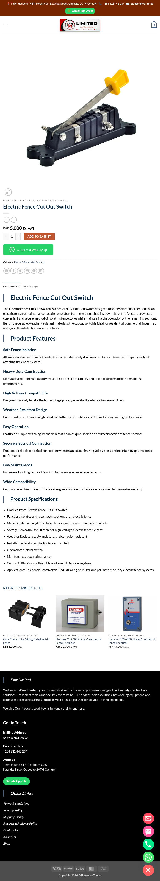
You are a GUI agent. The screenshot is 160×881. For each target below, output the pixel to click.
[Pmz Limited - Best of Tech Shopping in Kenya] (80, 25)
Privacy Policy (12, 810)
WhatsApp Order (82, 10)
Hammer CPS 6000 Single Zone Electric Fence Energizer (132, 641)
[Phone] (148, 844)
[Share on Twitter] (20, 271)
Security (20, 200)
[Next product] (6, 220)
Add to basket (39, 236)
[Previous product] (14, 220)
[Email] (148, 818)
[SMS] (148, 831)
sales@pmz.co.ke (142, 3)
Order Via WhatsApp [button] (32, 250)
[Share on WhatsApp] (6, 271)
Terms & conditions (16, 803)
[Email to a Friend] (27, 271)
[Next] (157, 625)
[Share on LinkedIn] (41, 271)
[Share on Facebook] (13, 271)
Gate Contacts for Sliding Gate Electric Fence (26, 641)
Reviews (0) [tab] (31, 286)
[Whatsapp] (148, 857)
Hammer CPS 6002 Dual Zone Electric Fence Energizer (79, 641)
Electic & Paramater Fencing (48, 200)
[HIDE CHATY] (148, 870)
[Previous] (3, 625)
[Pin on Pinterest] (34, 271)
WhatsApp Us (16, 781)
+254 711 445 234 (113, 3)
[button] (5, 25)
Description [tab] (11, 286)
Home (7, 200)
